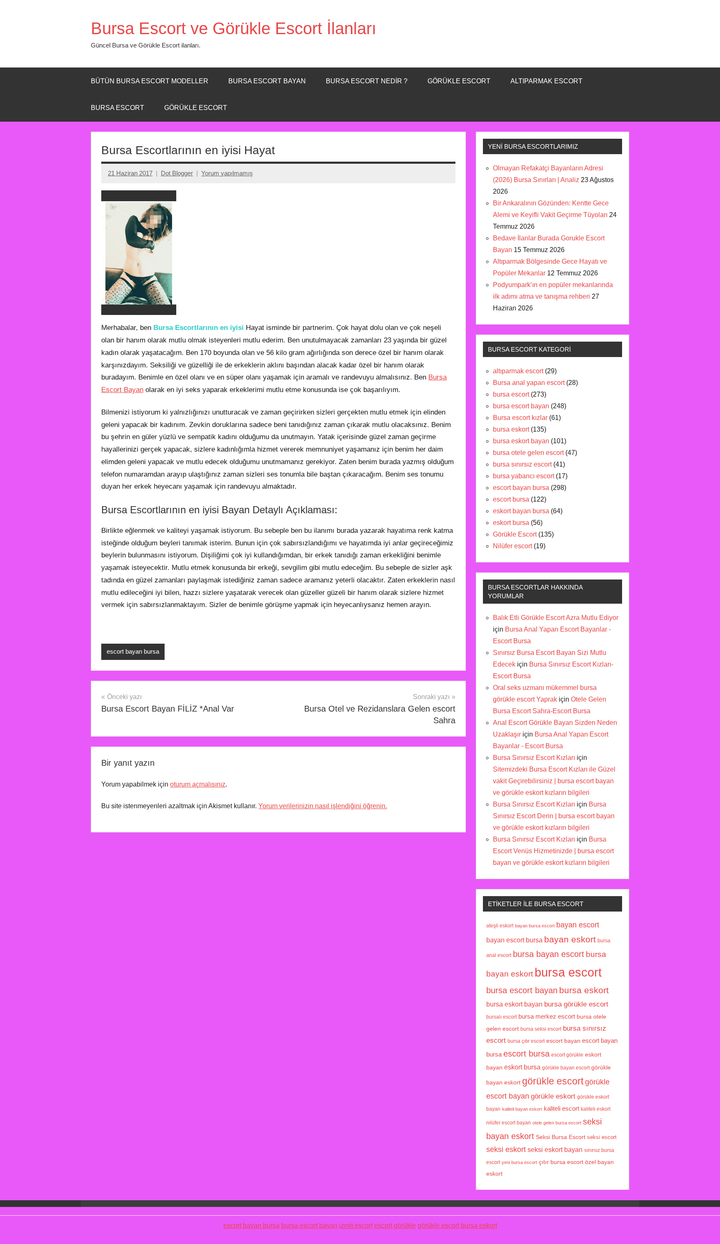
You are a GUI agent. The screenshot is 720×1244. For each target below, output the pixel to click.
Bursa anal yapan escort (529, 382)
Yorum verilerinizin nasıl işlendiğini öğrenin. (322, 805)
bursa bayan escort (548, 954)
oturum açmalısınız (197, 784)
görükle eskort (553, 1096)
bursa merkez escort (546, 1016)
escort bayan (563, 1041)
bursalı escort (501, 1017)
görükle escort (552, 1081)
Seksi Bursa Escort (560, 1137)
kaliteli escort (561, 1108)
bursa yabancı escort (523, 476)
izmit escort (355, 1225)
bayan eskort (570, 939)
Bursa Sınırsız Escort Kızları (534, 757)
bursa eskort (511, 429)
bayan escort (577, 924)
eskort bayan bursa (521, 511)
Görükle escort (459, 81)
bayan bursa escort (535, 925)
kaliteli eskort (595, 1109)
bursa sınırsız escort (522, 464)
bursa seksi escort (540, 1029)
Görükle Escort (195, 107)
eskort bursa (511, 522)
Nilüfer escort (512, 546)
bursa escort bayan (521, 406)
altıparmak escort (518, 371)
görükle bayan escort (566, 1068)
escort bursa (511, 499)
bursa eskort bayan (521, 441)
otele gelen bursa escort (556, 1122)
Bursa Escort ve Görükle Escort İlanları (233, 28)
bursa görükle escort (576, 1004)
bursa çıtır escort (526, 1041)
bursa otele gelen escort (528, 452)
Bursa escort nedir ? (367, 81)
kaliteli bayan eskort (522, 1109)
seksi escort (602, 1137)
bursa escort (117, 107)
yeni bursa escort (519, 1162)
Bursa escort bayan (267, 81)
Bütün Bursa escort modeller (149, 81)
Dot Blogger (177, 173)
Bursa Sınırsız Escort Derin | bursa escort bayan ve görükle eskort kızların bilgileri (554, 816)
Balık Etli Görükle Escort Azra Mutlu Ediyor (555, 617)
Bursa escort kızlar (520, 417)
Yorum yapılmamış (227, 173)
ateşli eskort (499, 926)
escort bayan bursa (133, 651)
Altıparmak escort (546, 81)
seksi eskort (506, 1149)
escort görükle (567, 1055)
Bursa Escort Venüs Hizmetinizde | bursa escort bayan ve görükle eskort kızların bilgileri (553, 851)
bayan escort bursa (514, 940)
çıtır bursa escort (561, 1162)
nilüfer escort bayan (508, 1123)
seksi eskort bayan (555, 1149)
